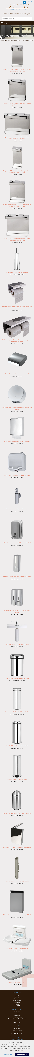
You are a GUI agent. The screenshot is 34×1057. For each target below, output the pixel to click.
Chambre (17, 1004)
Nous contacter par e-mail (17, 1037)
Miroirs (17, 997)
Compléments (8, 40)
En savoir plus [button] (8, 1054)
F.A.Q (17, 1013)
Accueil (2, 40)
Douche (17, 995)
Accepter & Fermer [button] (22, 1054)
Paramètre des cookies (17, 1039)
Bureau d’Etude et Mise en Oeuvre (17, 1019)
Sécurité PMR (17, 1006)
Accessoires (17, 999)
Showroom (17, 1015)
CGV (17, 1020)
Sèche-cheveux (17, 1000)
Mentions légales (17, 1022)
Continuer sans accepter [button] (15, 1042)
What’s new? (17, 1011)
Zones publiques (16, 40)
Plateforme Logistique (17, 1017)
